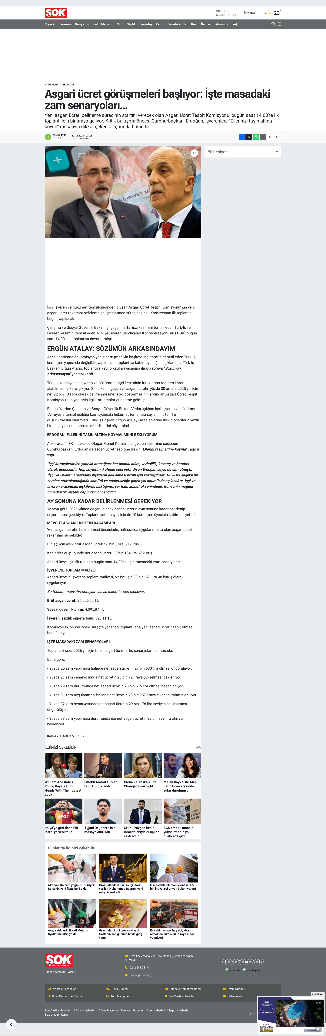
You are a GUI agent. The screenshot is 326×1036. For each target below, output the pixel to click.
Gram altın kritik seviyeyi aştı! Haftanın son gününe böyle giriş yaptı (120, 934)
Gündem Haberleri (85, 1010)
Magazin (107, 24)
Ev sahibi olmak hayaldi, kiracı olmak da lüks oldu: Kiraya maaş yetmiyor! (172, 934)
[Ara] (273, 24)
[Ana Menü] (278, 24)
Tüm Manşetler (120, 996)
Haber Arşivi (235, 996)
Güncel (92, 24)
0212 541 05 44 (139, 967)
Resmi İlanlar (200, 24)
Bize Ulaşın (52, 1014)
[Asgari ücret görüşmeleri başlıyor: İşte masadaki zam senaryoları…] (123, 192)
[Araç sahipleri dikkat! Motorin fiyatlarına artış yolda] (72, 913)
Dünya (79, 24)
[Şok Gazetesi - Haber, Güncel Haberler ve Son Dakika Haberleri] (56, 13)
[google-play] (251, 970)
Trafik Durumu (236, 989)
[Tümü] (276, 152)
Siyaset (50, 24)
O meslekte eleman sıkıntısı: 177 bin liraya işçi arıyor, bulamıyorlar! (173, 886)
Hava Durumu (119, 989)
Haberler (51, 84)
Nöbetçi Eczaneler (64, 989)
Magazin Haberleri (178, 1010)
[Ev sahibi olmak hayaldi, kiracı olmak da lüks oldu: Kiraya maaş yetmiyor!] (174, 913)
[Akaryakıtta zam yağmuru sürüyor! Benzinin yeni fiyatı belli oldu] (72, 868)
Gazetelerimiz (178, 24)
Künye (64, 1014)
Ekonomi (65, 24)
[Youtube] (246, 962)
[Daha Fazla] (263, 137)
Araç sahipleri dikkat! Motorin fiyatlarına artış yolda (68, 932)
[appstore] (233, 970)
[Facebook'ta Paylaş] (242, 137)
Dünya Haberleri (109, 1010)
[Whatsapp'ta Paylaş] (256, 137)
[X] (232, 962)
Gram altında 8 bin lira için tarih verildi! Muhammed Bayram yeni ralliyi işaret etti (121, 888)
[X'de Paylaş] (248, 137)
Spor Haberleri (156, 1010)
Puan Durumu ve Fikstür (67, 996)
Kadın (160, 24)
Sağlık (131, 24)
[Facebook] (225, 962)
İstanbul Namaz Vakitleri (185, 989)
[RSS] (260, 962)
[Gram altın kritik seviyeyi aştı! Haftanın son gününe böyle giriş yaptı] (123, 913)
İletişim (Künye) (225, 24)
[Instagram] (239, 962)
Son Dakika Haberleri (182, 996)
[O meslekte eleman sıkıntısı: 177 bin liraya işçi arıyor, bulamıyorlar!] (174, 868)
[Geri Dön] (11, 1024)
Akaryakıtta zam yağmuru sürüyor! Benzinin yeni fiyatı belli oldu (71, 886)
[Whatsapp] (253, 962)
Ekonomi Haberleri (133, 1010)
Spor (120, 24)
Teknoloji (146, 24)
